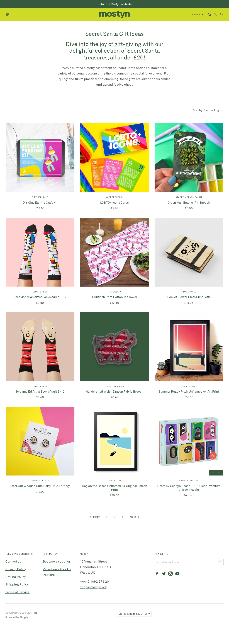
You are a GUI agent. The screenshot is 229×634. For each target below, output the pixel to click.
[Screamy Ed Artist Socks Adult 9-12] (40, 346)
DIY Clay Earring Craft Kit (40, 202)
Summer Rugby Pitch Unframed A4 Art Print (189, 391)
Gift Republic (40, 197)
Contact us (13, 561)
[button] (198, 14)
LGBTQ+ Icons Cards (114, 202)
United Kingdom (132, 613)
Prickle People (40, 480)
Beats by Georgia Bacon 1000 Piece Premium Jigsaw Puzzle (188, 487)
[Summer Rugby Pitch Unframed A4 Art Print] (189, 346)
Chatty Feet (40, 291)
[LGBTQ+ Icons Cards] (114, 157)
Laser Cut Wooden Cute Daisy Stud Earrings (40, 485)
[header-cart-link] (220, 14)
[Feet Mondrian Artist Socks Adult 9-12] (40, 252)
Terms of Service (17, 592)
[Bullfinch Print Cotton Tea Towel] (114, 252)
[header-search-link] (208, 14)
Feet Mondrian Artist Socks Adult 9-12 (40, 297)
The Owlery (115, 291)
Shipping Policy (17, 584)
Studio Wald (188, 291)
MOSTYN (32, 612)
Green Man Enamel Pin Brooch (189, 202)
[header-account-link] (214, 14)
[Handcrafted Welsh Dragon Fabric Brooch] (114, 346)
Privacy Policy (15, 569)
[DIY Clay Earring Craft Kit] (40, 157)
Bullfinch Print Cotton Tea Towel (114, 297)
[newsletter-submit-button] (219, 562)
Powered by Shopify (16, 617)
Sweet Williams (114, 386)
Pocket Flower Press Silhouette (189, 297)
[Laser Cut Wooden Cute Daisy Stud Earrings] (40, 441)
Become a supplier (56, 561)
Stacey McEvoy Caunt (189, 197)
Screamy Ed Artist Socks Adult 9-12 (40, 391)
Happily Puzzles (189, 480)
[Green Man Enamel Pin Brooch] (189, 157)
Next (133, 516)
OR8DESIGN (188, 386)
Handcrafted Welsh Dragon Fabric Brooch (114, 391)
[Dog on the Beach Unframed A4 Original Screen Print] (114, 441)
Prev (96, 516)
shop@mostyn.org (93, 587)
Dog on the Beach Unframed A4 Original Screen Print (114, 487)
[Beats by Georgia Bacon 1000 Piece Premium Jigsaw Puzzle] (189, 441)
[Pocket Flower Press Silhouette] (189, 252)
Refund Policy (15, 577)
